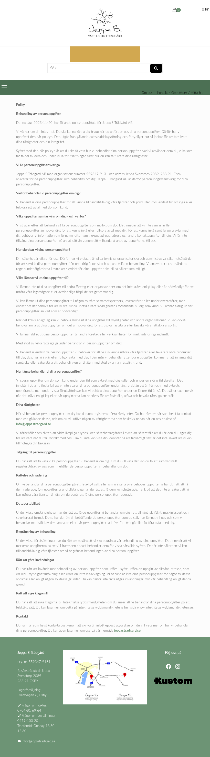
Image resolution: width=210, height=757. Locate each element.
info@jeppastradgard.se (33, 424)
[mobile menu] (4, 87)
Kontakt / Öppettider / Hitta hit (180, 93)
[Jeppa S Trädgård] (105, 23)
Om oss (147, 93)
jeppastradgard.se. (127, 630)
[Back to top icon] (185, 746)
